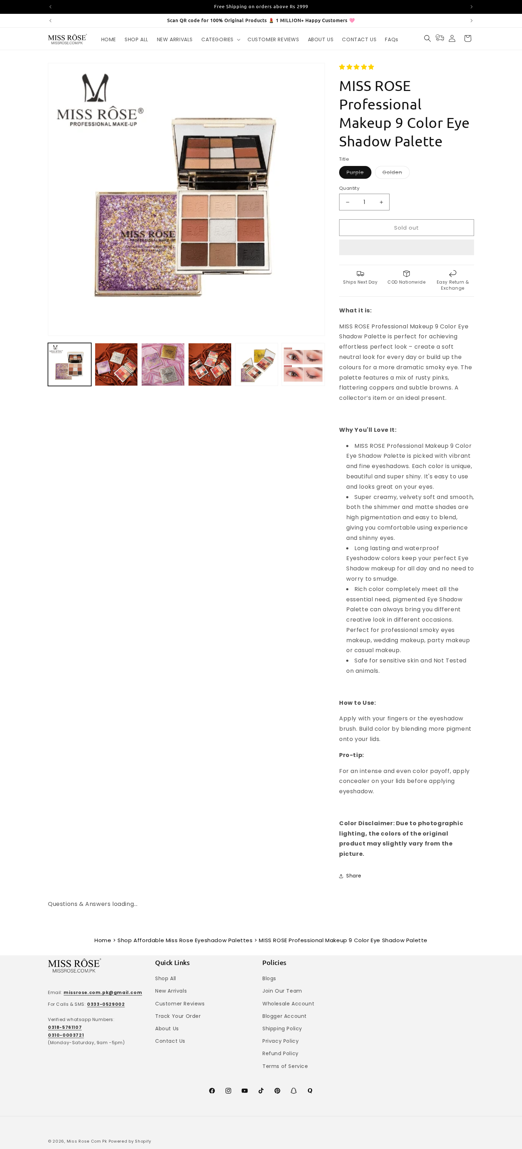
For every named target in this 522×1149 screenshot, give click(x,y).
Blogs (269, 978)
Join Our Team (282, 990)
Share (353, 875)
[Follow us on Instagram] (228, 1090)
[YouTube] (244, 1090)
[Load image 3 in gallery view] (163, 364)
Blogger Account (284, 1016)
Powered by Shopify (130, 1141)
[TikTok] (261, 1090)
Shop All (165, 978)
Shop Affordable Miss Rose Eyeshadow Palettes (185, 940)
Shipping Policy (282, 1028)
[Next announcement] (471, 7)
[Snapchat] (293, 1090)
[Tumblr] (310, 1090)
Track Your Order (178, 1016)
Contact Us (170, 1041)
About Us (167, 1028)
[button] (357, 67)
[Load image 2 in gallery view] (116, 364)
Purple (359, 173)
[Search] (427, 38)
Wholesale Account (288, 1003)
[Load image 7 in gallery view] (303, 364)
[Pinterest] (277, 1090)
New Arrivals (171, 990)
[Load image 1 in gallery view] (69, 364)
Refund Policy (280, 1053)
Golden (396, 173)
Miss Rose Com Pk (87, 1141)
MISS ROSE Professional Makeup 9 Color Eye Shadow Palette (343, 940)
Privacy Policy (280, 1041)
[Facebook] (212, 1090)
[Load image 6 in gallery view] (256, 364)
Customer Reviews (180, 1003)
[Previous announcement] (50, 7)
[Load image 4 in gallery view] (210, 364)
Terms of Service (285, 1066)
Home (102, 940)
